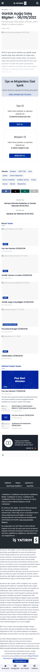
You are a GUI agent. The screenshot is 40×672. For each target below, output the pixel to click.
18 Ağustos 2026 (17, 428)
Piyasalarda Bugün (10, 324)
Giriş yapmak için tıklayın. (20, 95)
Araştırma (22, 184)
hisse (33, 180)
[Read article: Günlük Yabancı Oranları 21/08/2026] (20, 264)
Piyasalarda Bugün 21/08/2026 (15, 329)
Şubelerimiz (29, 483)
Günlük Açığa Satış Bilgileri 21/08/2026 (18, 302)
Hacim (12, 184)
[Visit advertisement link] (20, 443)
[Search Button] (37, 3)
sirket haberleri (16, 176)
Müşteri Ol (20, 156)
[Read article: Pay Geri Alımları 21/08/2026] (20, 237)
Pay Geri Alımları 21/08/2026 (13, 248)
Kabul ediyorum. (20, 661)
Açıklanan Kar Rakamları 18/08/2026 (21, 424)
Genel (11, 9)
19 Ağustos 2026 (17, 418)
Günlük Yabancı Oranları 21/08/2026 (17, 275)
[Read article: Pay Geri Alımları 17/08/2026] (20, 380)
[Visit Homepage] (20, 3)
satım (5, 176)
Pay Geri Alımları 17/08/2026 (13, 391)
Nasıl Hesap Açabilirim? (14, 486)
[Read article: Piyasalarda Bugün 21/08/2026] (20, 317)
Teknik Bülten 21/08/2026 (12, 356)
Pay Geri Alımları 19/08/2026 (23, 415)
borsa (5, 184)
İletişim (18, 483)
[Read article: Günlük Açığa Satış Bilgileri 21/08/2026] (20, 291)
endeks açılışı (23, 180)
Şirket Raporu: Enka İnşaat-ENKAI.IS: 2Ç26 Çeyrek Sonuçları (24, 407)
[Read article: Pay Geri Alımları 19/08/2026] (6, 417)
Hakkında (8, 483)
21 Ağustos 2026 (7, 251)
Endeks (13, 171)
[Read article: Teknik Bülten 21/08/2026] (20, 344)
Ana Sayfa (5, 9)
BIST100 (22, 171)
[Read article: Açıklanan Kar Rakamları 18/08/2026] (6, 426)
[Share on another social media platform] (34, 191)
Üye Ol (20, 124)
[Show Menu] (3, 3)
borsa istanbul (9, 180)
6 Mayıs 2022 (6, 28)
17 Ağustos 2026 (7, 394)
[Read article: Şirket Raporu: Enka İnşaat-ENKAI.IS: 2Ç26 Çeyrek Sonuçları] (6, 408)
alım (30, 171)
